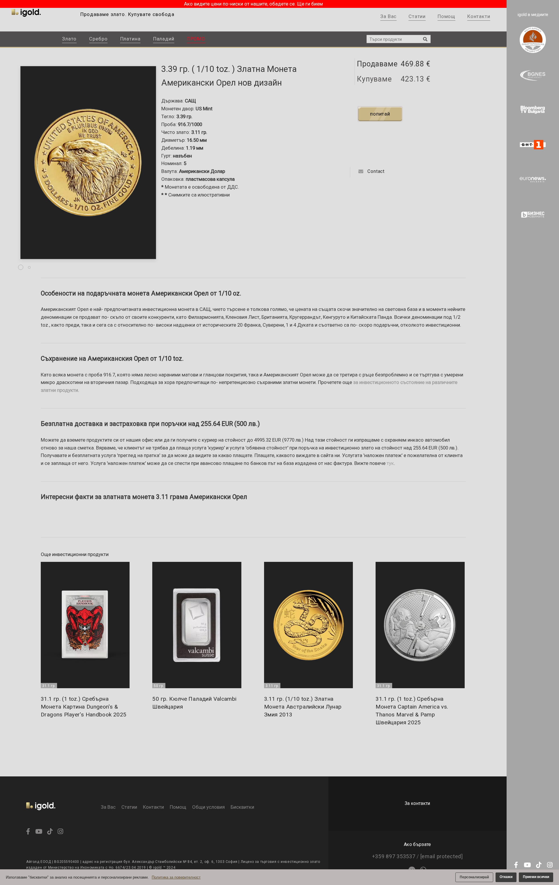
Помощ (446, 16)
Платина (130, 39)
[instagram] (548, 865)
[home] (40, 814)
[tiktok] (537, 865)
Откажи (506, 877)
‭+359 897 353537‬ (393, 856)
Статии (417, 16)
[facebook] (515, 865)
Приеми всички (536, 877)
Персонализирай (474, 877)
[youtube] (526, 865)
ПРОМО (196, 39)
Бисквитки (242, 807)
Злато (69, 39)
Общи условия (208, 807)
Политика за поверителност (176, 877)
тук (390, 463)
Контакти (478, 16)
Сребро (98, 39)
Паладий (163, 39)
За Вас (388, 16)
